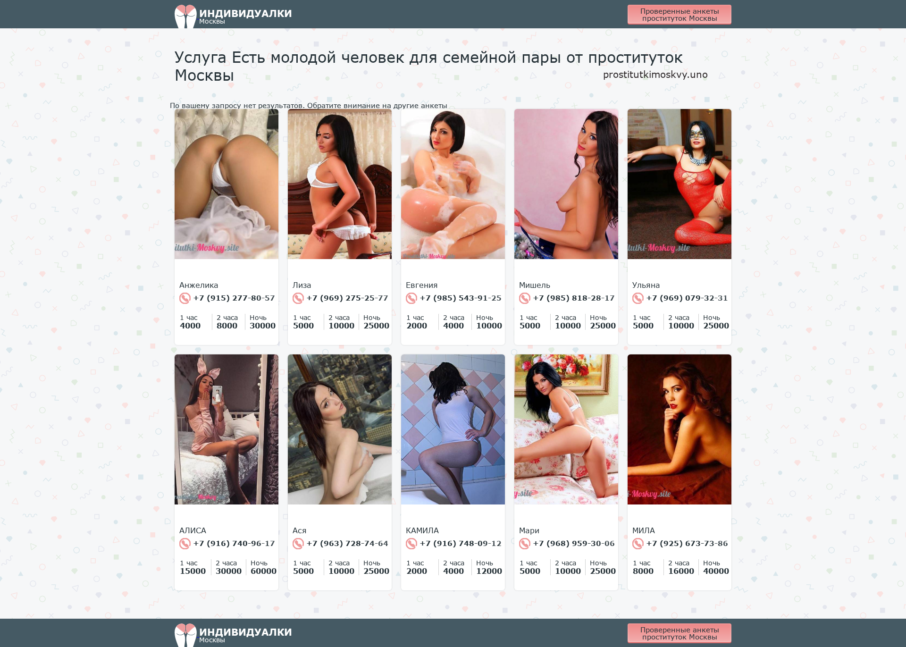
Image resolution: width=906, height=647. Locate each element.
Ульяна (646, 285)
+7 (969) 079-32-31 (686, 298)
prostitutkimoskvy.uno (655, 74)
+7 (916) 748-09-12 (459, 543)
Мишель (534, 285)
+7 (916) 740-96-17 (233, 543)
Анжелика (198, 285)
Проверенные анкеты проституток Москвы (679, 14)
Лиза (302, 285)
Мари (529, 530)
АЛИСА (192, 530)
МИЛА (643, 530)
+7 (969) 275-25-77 (346, 298)
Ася (300, 530)
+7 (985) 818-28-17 (572, 298)
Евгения (422, 285)
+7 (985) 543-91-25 (459, 298)
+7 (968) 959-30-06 (572, 543)
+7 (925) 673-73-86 (686, 543)
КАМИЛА (422, 530)
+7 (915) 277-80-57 (233, 298)
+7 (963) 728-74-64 (346, 543)
